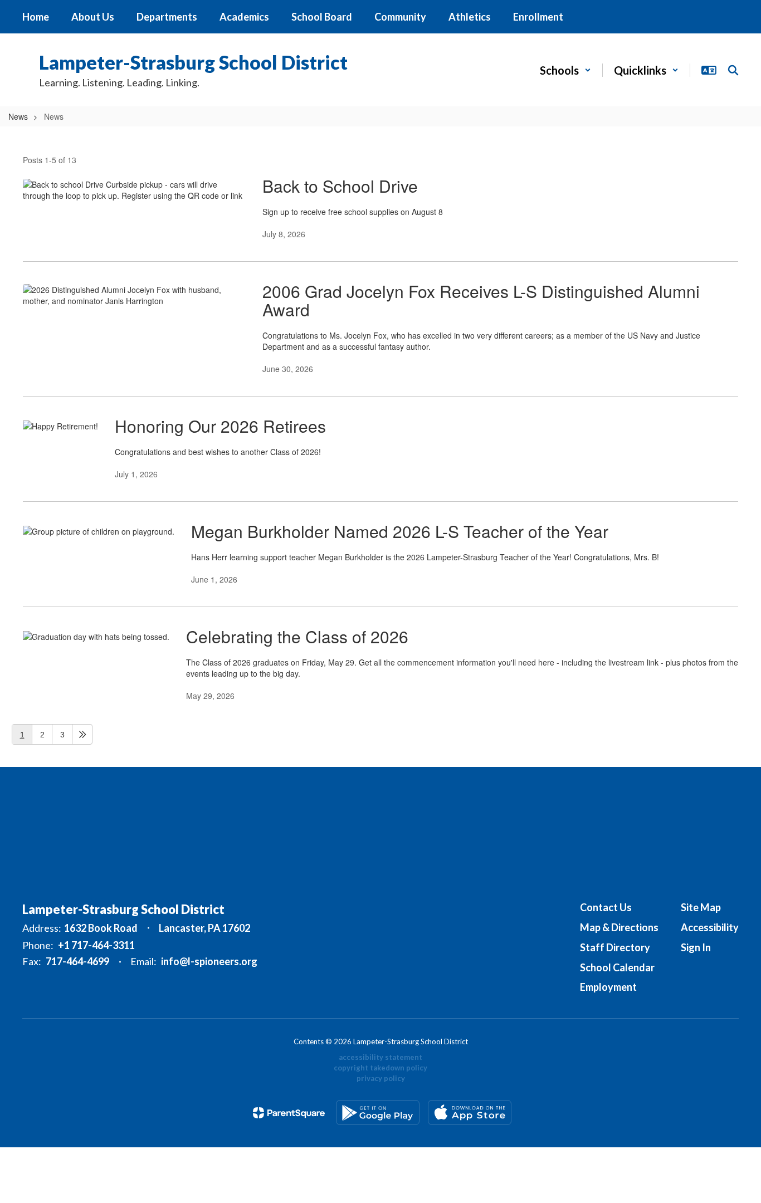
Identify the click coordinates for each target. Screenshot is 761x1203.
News (18, 116)
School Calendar (617, 967)
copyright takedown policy (380, 1067)
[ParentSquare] (289, 1112)
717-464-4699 (77, 961)
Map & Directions (619, 927)
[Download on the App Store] (469, 1112)
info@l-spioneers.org (209, 961)
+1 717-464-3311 (96, 945)
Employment (608, 987)
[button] (565, 70)
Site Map (701, 907)
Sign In (696, 947)
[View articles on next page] (82, 734)
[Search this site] (733, 70)
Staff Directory (615, 947)
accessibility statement (380, 1057)
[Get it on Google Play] (377, 1112)
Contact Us (606, 907)
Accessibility (710, 927)
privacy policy (381, 1078)
